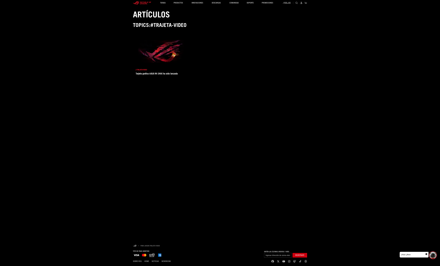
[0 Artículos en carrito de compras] (305, 3)
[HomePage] (135, 246)
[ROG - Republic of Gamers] (142, 3)
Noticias (155, 261)
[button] (300, 255)
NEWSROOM (166, 261)
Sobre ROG (137, 261)
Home (146, 261)
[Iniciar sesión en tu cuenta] (301, 3)
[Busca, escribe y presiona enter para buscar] (296, 2)
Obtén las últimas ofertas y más (276, 251)
